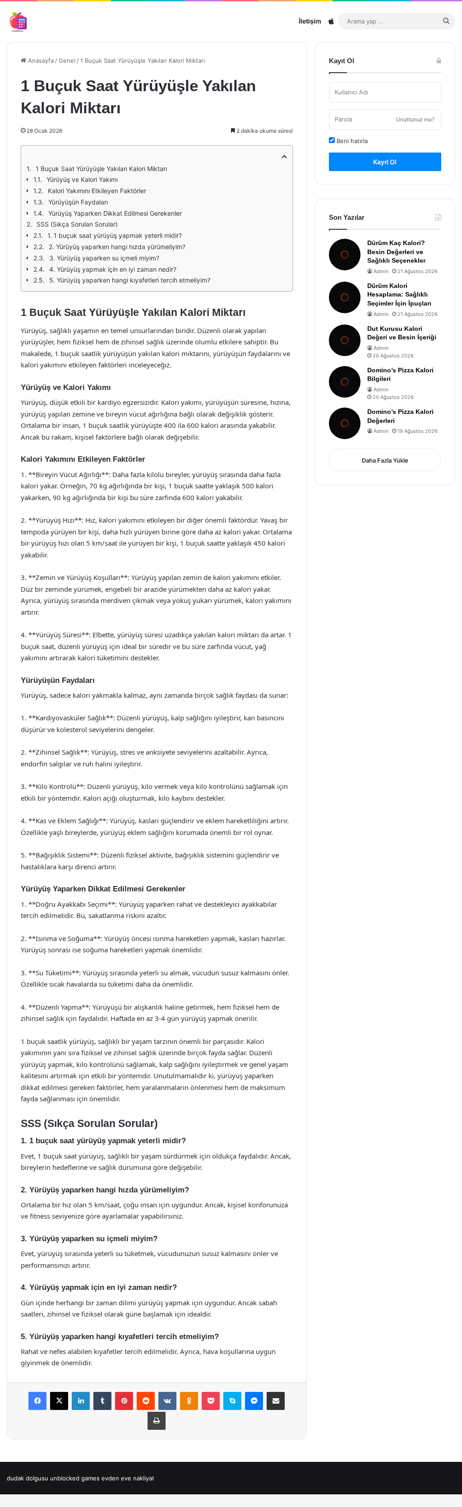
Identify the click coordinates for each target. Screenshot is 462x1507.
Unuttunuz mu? (415, 119)
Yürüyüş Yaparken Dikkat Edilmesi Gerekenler (115, 213)
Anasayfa (40, 60)
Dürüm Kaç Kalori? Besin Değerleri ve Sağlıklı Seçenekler (396, 251)
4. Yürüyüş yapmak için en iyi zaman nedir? (112, 269)
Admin (381, 271)
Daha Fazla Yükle (385, 460)
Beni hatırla (351, 140)
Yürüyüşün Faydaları (78, 202)
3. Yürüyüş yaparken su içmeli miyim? (104, 258)
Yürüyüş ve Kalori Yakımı (82, 179)
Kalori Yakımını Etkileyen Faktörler (97, 191)
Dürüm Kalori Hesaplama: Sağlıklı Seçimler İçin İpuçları (399, 294)
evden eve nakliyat (128, 1478)
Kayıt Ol (385, 162)
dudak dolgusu (27, 1478)
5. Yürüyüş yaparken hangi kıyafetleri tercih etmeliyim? (129, 280)
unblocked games (75, 1478)
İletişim (310, 21)
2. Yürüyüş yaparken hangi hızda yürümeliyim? (117, 246)
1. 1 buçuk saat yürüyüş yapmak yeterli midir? (114, 235)
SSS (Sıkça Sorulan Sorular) (77, 224)
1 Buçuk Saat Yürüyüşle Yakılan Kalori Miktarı (101, 168)
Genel (67, 60)
